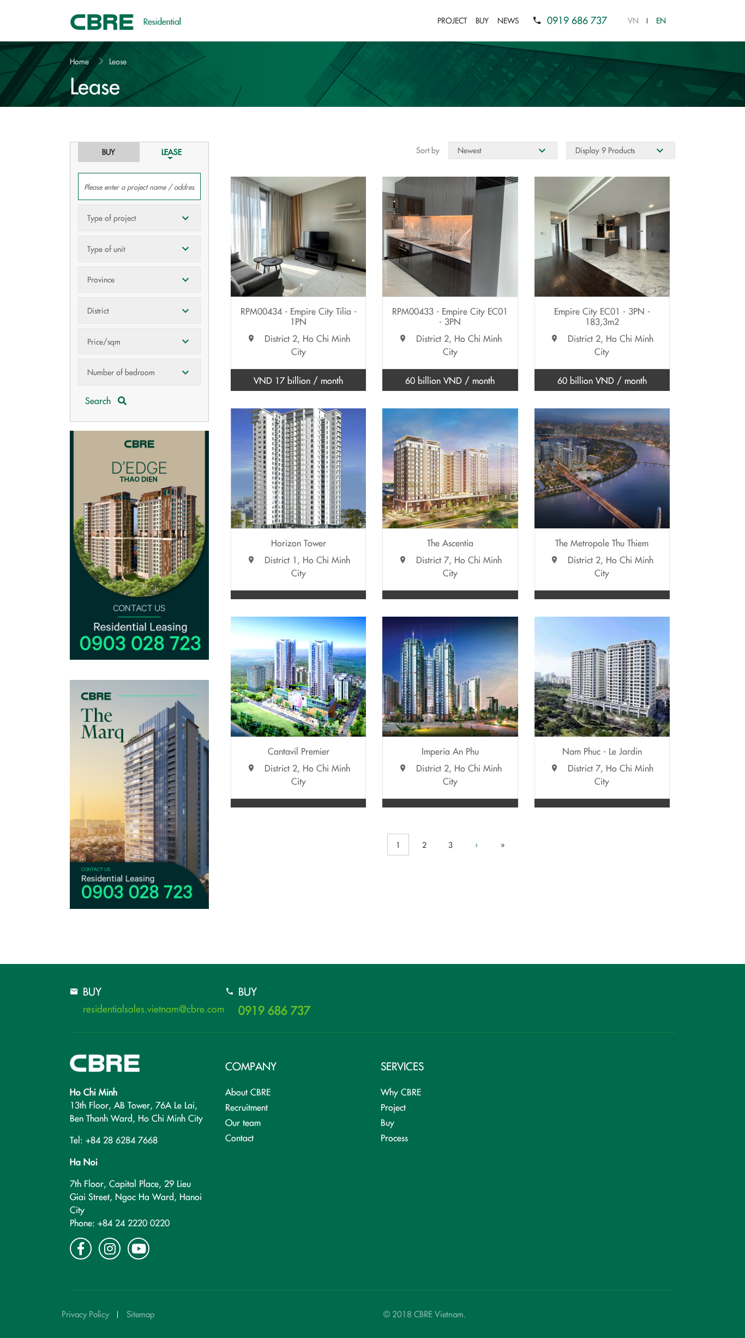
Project (452, 20)
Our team (243, 1122)
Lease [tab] (171, 151)
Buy (482, 20)
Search (99, 400)
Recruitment (246, 1107)
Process (394, 1137)
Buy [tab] (108, 151)
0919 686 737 (577, 20)
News (508, 20)
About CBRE (248, 1092)
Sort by (428, 149)
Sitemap (140, 1313)
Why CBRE (401, 1092)
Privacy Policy (85, 1313)
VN (633, 20)
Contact (239, 1137)
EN (661, 20)
